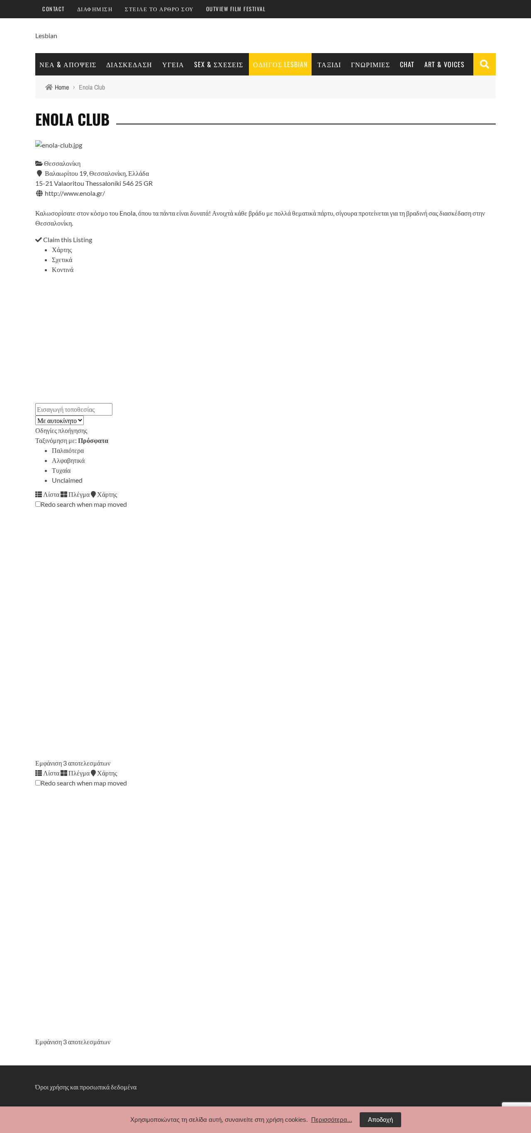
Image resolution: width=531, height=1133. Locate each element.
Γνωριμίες (370, 64)
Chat (407, 64)
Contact (53, 9)
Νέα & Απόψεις (67, 64)
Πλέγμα (78, 494)
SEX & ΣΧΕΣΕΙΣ (218, 64)
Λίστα (50, 494)
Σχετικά (62, 259)
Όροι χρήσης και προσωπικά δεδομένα (85, 1087)
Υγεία (173, 64)
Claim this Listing (67, 239)
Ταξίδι (329, 64)
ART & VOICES (444, 64)
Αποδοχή (380, 1119)
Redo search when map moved (84, 504)
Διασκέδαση (129, 64)
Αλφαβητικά (68, 460)
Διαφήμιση (95, 9)
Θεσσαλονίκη (61, 163)
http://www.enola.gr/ (75, 193)
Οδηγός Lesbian (280, 64)
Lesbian (46, 35)
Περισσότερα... (331, 1119)
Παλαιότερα (68, 450)
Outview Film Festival (236, 9)
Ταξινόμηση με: (71, 440)
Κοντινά (62, 269)
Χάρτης (62, 249)
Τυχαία (61, 470)
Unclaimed (67, 480)
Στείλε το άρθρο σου (159, 9)
